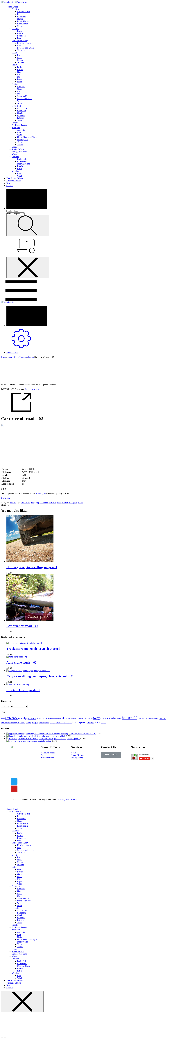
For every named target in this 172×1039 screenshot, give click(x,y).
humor (141, 718)
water (98, 722)
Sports (14, 147)
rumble (65, 502)
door (74, 718)
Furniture (21, 115)
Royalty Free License (67, 799)
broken (39, 718)
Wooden (20, 62)
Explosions (22, 161)
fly (92, 718)
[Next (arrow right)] (5, 1037)
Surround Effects (13, 181)
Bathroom (21, 110)
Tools (19, 120)
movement (5, 723)
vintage (90, 722)
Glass (19, 72)
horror (119, 718)
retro (47, 723)
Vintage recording (19, 152)
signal (62, 723)
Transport (21, 50)
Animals (15, 28)
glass (114, 718)
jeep (37, 502)
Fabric (20, 69)
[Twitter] (14, 781)
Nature (20, 19)
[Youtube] (14, 789)
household (129, 718)
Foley (14, 65)
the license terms (32, 389)
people (35, 722)
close (64, 718)
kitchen (153, 718)
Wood (19, 82)
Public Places (22, 21)
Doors (14, 53)
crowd (70, 718)
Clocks (20, 113)
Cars (19, 132)
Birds (19, 31)
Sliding (20, 60)
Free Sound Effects (14, 178)
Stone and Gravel (24, 98)
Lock (19, 55)
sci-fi (57, 723)
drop (79, 718)
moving (13, 723)
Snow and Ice (23, 96)
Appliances (22, 108)
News (8, 183)
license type (41, 493)
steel (66, 723)
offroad (52, 502)
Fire (19, 14)
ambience (11, 718)
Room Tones (22, 24)
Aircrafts (21, 130)
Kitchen (20, 118)
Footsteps (16, 84)
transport (73, 502)
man (157, 718)
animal (21, 718)
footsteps (104, 718)
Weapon (15, 156)
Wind (19, 176)
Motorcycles (22, 139)
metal (163, 718)
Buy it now (6, 498)
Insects (20, 33)
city (60, 718)
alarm (3, 718)
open (22, 722)
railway (42, 723)
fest (89, 718)
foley (96, 718)
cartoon (48, 718)
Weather (15, 171)
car (43, 718)
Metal (19, 57)
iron (149, 718)
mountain (44, 502)
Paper (19, 79)
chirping (55, 718)
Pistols (20, 166)
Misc (19, 45)
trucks (80, 502)
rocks (59, 502)
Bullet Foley (22, 159)
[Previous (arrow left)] (2, 1037)
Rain (19, 173)
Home (3, 357)
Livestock (21, 36)
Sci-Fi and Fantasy (20, 125)
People (15, 123)
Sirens (19, 26)
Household (16, 106)
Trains (19, 142)
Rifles (19, 168)
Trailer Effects (18, 149)
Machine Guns (23, 164)
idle (146, 718)
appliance (30, 718)
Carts (19, 135)
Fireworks (21, 16)
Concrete (21, 86)
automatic (25, 502)
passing (28, 723)
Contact (9, 185)
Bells (19, 67)
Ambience (16, 9)
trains (70, 723)
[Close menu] (27, 267)
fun (110, 718)
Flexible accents (24, 43)
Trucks (20, 144)
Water (19, 101)
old (18, 723)
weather (103, 723)
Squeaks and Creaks (25, 48)
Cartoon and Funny (20, 40)
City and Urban (23, 11)
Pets (19, 38)
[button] (111, 755)
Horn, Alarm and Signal (27, 137)
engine (84, 718)
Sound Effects (12, 7)
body (33, 502)
